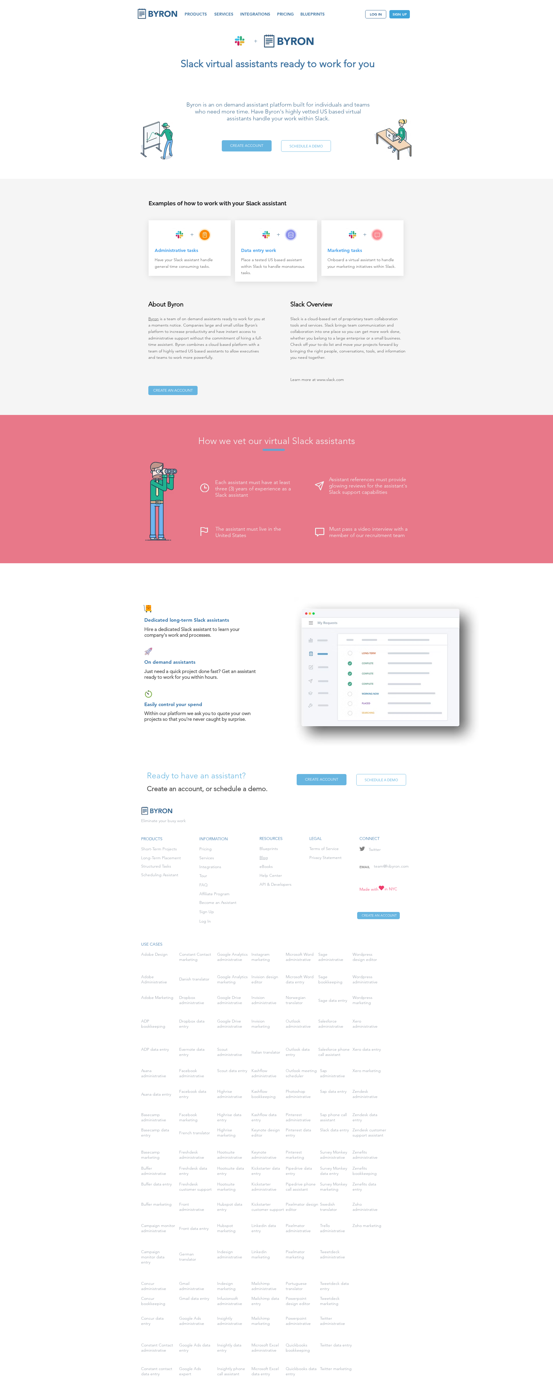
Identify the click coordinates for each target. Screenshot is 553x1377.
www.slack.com (330, 379)
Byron (153, 318)
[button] (196, 14)
